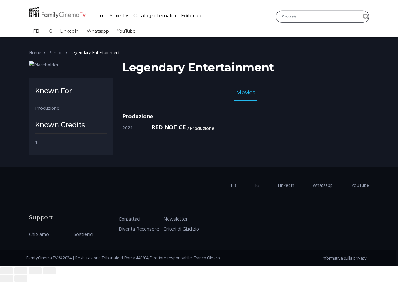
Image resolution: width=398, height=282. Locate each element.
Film (99, 15)
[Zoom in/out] (49, 270)
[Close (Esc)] (6, 270)
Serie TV (119, 15)
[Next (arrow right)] (20, 278)
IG (49, 31)
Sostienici (83, 234)
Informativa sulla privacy (344, 258)
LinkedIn (69, 31)
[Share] (20, 270)
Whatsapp (98, 31)
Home (35, 52)
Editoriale (192, 15)
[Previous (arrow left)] (6, 278)
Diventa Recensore (139, 229)
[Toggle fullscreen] (35, 270)
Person (55, 52)
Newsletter (176, 219)
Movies (245, 93)
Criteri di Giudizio (181, 229)
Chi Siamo (39, 234)
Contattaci (129, 219)
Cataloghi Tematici (154, 15)
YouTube (126, 31)
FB (36, 31)
